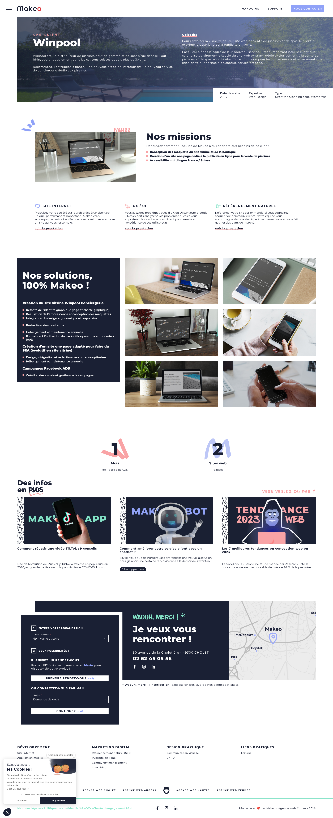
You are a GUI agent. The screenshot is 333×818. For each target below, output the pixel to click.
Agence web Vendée (233, 790)
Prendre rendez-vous (66, 678)
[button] (7, 812)
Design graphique (185, 747)
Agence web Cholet (99, 790)
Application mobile (30, 757)
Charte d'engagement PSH (112, 808)
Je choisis (21, 800)
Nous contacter (308, 8)
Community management (109, 762)
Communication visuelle (182, 753)
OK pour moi (58, 800)
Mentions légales (29, 808)
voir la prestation (49, 228)
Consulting (99, 767)
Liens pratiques (257, 747)
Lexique (246, 753)
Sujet (36, 695)
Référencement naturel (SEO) (112, 753)
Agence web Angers (139, 790)
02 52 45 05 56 (152, 658)
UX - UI (171, 757)
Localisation (40, 634)
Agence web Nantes (193, 790)
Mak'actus (250, 8)
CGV (88, 808)
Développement (33, 747)
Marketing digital (111, 747)
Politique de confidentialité (63, 808)
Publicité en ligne (104, 757)
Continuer (66, 711)
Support (275, 8)
